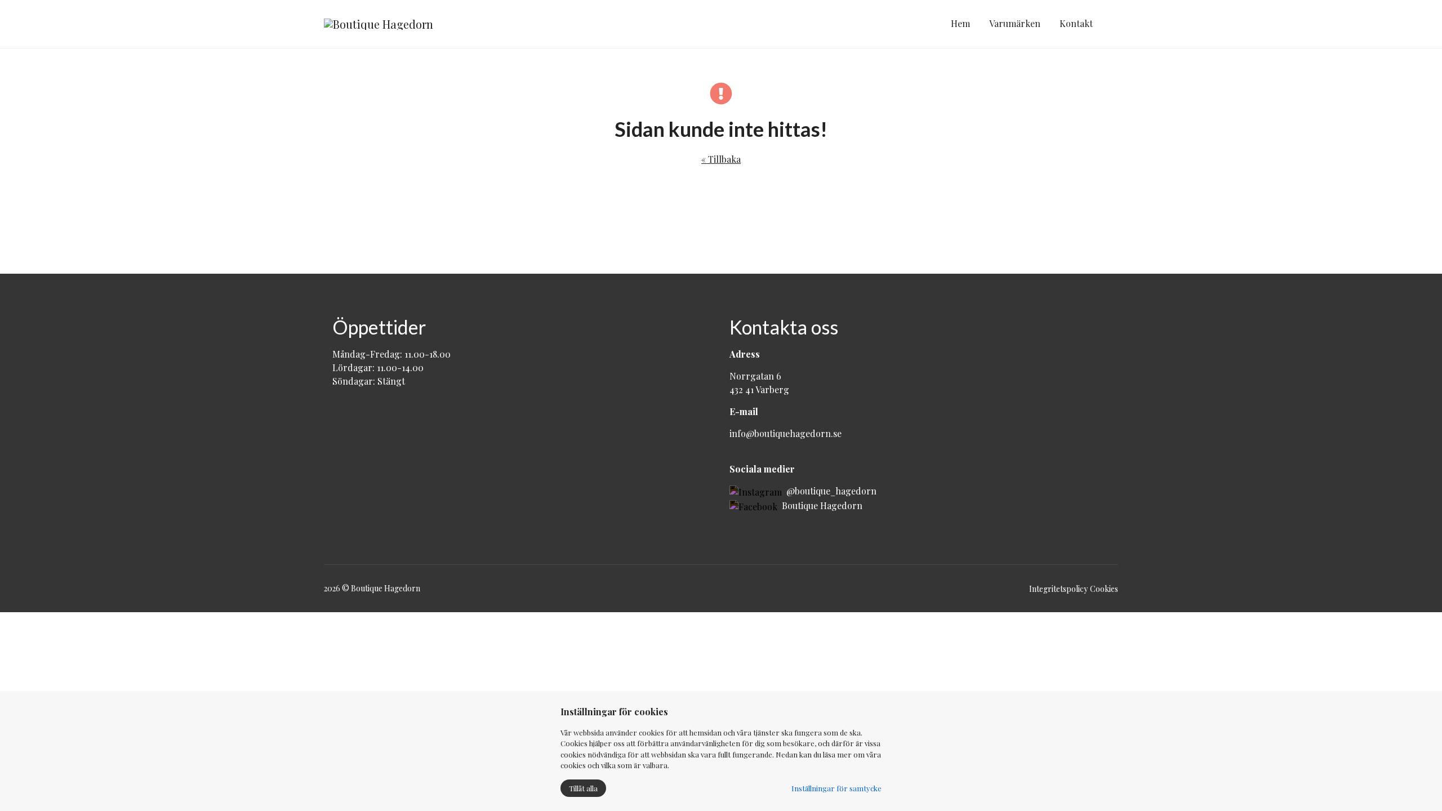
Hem (960, 23)
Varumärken (1014, 23)
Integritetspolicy (1058, 588)
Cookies (1104, 588)
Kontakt (1076, 23)
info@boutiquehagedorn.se (785, 433)
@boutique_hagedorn (829, 491)
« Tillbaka (721, 159)
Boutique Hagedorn (819, 505)
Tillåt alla (583, 788)
